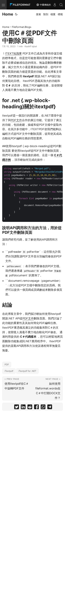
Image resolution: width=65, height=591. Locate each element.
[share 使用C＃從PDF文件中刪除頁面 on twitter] (16, 407)
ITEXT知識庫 (13, 53)
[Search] (61, 5)
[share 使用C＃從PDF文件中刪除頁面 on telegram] (49, 407)
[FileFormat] (21, 5)
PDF (7, 364)
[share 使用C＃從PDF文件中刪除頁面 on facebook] (36, 407)
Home (7, 14)
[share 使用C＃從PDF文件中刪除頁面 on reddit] (29, 407)
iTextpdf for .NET (27, 371)
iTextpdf (9, 371)
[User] (55, 5)
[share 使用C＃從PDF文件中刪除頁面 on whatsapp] (43, 407)
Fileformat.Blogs (21, 27)
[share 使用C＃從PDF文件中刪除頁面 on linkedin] (23, 407)
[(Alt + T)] (16, 14)
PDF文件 (16, 120)
